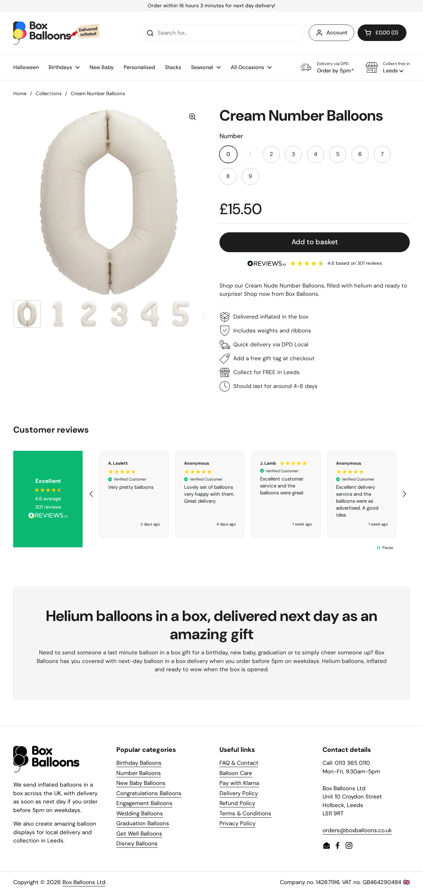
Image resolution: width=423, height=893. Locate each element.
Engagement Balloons (144, 803)
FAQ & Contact (238, 762)
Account (337, 32)
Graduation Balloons (142, 823)
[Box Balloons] (56, 33)
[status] (211, 6)
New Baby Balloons (141, 783)
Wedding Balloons (139, 813)
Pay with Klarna (239, 783)
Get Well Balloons (139, 833)
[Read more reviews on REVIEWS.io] (48, 516)
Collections (48, 93)
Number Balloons (138, 773)
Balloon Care (235, 773)
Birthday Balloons (139, 762)
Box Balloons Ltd (83, 882)
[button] (387, 67)
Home (19, 93)
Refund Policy (237, 803)
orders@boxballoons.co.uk (357, 830)
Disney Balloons (137, 843)
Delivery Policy (238, 793)
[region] (248, 494)
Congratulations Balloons (148, 793)
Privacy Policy (237, 823)
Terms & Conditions (245, 813)
